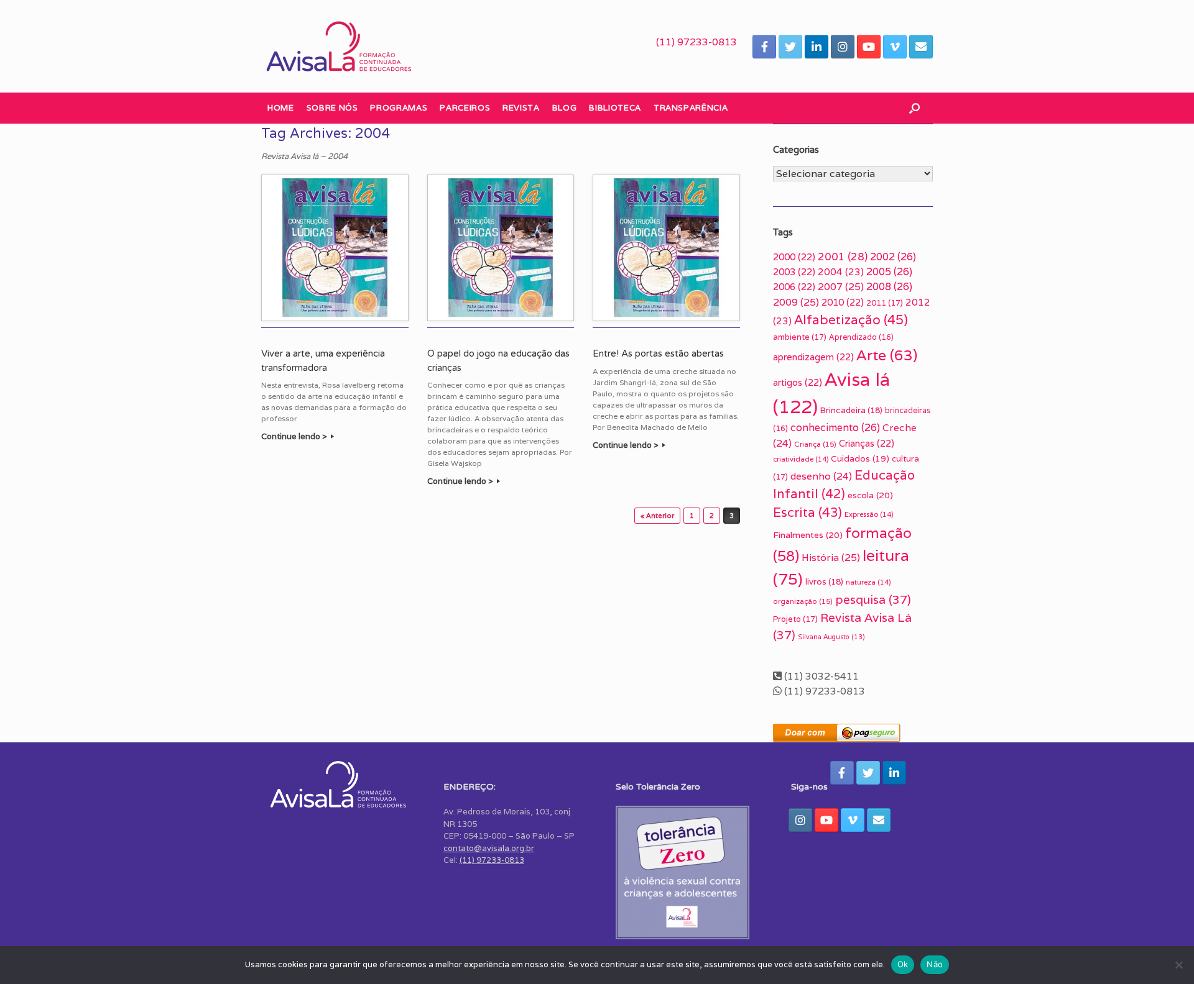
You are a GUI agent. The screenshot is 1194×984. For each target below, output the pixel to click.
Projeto (795, 619)
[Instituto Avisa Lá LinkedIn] (816, 46)
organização (803, 601)
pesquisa (873, 599)
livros (824, 581)
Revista (521, 107)
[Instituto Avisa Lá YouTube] (869, 46)
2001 (843, 256)
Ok (903, 964)
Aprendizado (861, 337)
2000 (794, 257)
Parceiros (465, 107)
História (831, 557)
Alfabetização (851, 319)
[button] (914, 108)
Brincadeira (851, 410)
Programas (398, 107)
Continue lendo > (295, 436)
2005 (889, 271)
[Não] (1178, 965)
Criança (815, 444)
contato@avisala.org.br (488, 848)
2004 (841, 272)
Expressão (869, 514)
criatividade (800, 459)
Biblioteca (615, 107)
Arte (886, 355)
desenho (821, 476)
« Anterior (657, 515)
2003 (794, 272)
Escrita (807, 512)
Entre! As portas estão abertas (658, 353)
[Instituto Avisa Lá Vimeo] (895, 46)
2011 (884, 303)
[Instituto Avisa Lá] (339, 46)
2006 (794, 287)
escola (870, 495)
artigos (797, 382)
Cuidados (860, 458)
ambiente (799, 337)
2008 (889, 286)
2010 (842, 302)
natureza (868, 582)
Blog (564, 107)
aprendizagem (813, 357)
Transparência (691, 107)
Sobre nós (332, 107)
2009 (796, 302)
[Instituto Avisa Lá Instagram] (842, 46)
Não (935, 964)
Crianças (866, 443)
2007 (841, 286)
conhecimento (835, 427)
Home (280, 107)
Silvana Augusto (831, 636)
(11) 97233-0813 (696, 41)
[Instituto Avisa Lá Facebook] (764, 46)
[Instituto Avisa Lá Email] (921, 46)
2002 (893, 256)
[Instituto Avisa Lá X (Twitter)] (790, 46)
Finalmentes (808, 534)
